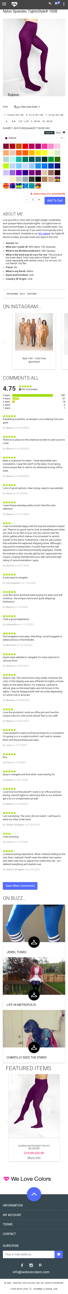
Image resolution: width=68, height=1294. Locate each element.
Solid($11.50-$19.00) (14, 128)
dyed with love (19, 1289)
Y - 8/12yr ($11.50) (54, 115)
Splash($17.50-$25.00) (37, 128)
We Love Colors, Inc (29, 1283)
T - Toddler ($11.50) (13, 115)
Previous (4, 341)
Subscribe (11, 1246)
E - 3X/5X (35, 121)
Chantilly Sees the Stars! (27, 1057)
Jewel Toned (16, 952)
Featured (32, 294)
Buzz (22, 294)
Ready (58, 133)
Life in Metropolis (21, 1005)
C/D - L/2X (24, 121)
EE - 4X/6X (47, 121)
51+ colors (44, 233)
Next (63, 341)
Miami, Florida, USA (46, 1289)
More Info (34, 1158)
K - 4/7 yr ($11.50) (34, 115)
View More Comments (20, 886)
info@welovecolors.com (31, 1272)
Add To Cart (55, 200)
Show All (49, 133)
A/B (13, 121)
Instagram (12, 294)
